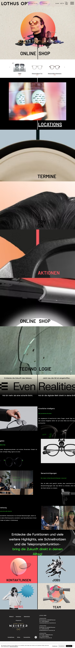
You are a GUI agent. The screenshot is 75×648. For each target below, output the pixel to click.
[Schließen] (73, 646)
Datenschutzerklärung (14, 646)
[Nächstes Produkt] (64, 67)
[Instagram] (36, 637)
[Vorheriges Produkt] (9, 67)
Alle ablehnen (61, 646)
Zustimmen (69, 646)
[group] (37, 69)
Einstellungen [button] (54, 646)
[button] (66, 3)
